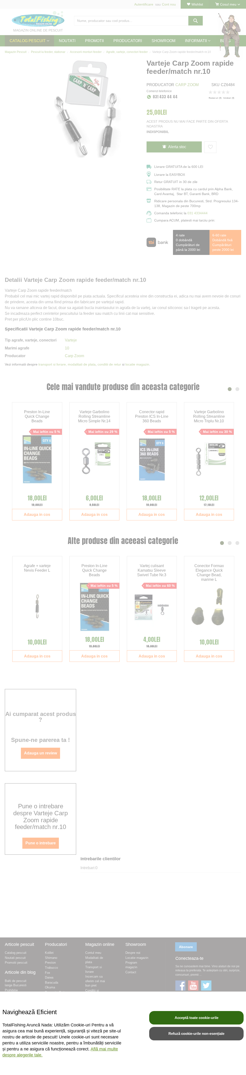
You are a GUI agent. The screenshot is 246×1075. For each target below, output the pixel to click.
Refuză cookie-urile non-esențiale (196, 1033)
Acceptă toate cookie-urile (196, 1018)
